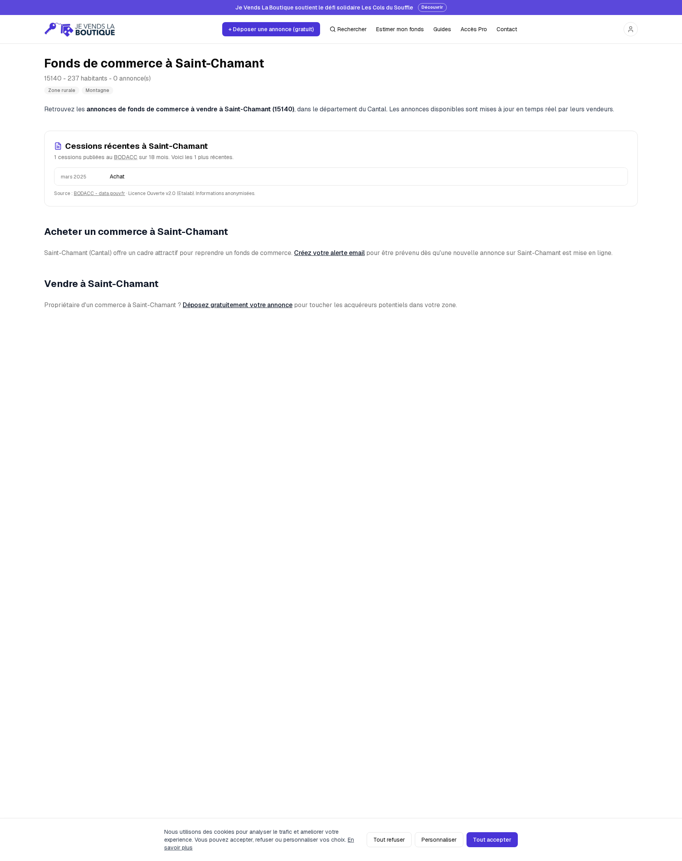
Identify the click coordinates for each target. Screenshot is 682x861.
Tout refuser (389, 839)
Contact (507, 29)
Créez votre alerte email (329, 253)
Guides (442, 29)
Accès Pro (474, 29)
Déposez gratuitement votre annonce (237, 305)
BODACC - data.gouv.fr (99, 193)
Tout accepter (492, 839)
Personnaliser (439, 839)
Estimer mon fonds (400, 29)
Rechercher (352, 29)
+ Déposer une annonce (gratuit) (271, 29)
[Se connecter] (631, 29)
